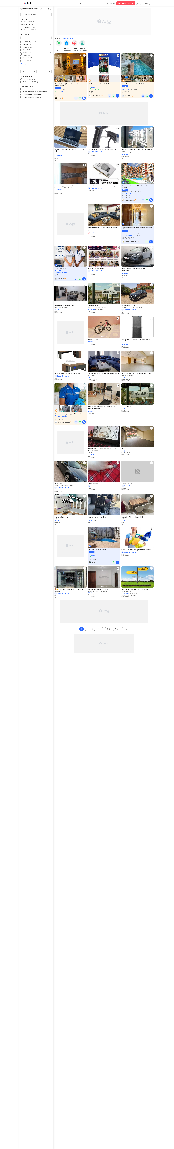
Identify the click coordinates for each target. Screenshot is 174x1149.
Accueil (58, 38)
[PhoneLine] (84, 98)
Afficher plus (24, 63)
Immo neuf (47, 3)
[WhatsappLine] (80, 98)
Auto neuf (39, 3)
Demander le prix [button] (96, 152)
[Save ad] (84, 55)
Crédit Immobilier (56, 3)
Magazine (80, 3)
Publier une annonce (127, 3)
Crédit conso (66, 3)
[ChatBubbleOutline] (76, 98)
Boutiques (73, 3)
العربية (146, 3)
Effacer (49, 9)
